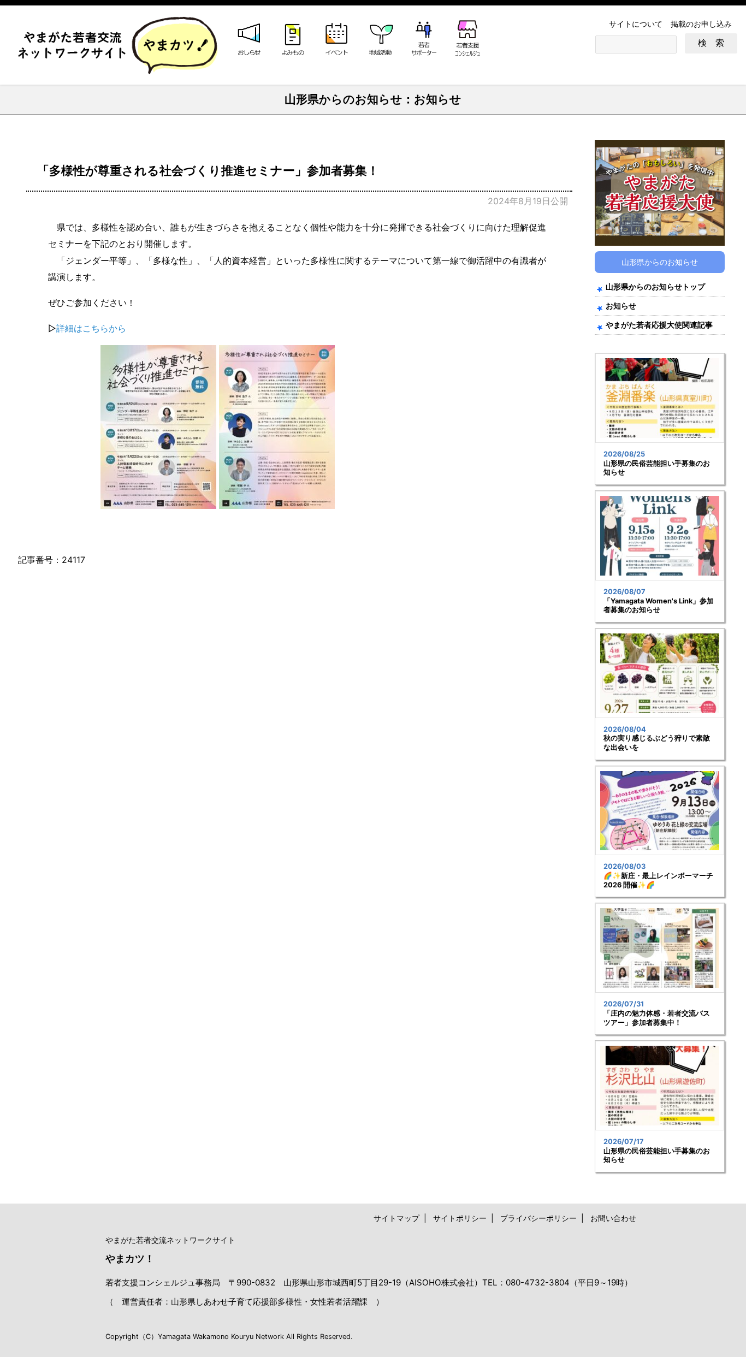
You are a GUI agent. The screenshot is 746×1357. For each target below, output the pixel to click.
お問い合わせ (613, 1218)
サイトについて (635, 23)
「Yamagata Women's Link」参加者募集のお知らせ (658, 605)
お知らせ (621, 305)
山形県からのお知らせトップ (655, 286)
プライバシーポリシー (538, 1218)
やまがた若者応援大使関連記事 (659, 324)
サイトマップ (396, 1218)
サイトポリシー (460, 1218)
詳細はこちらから (91, 328)
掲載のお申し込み (701, 23)
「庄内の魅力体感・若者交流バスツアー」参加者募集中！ (656, 1018)
